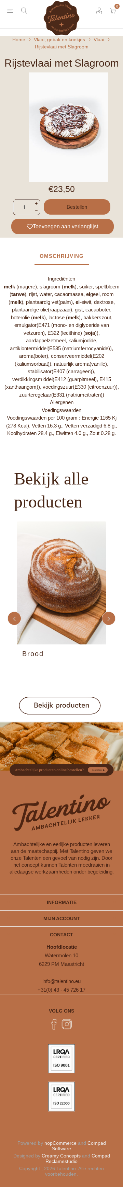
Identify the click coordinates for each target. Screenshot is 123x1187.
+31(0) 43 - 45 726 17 (61, 990)
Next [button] (108, 618)
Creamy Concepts (61, 1156)
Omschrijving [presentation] (62, 256)
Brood (33, 654)
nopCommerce (60, 1143)
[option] (61, 618)
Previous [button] (14, 618)
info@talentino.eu (61, 981)
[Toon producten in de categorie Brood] (61, 582)
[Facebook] (54, 1024)
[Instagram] (67, 1024)
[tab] (61, 256)
